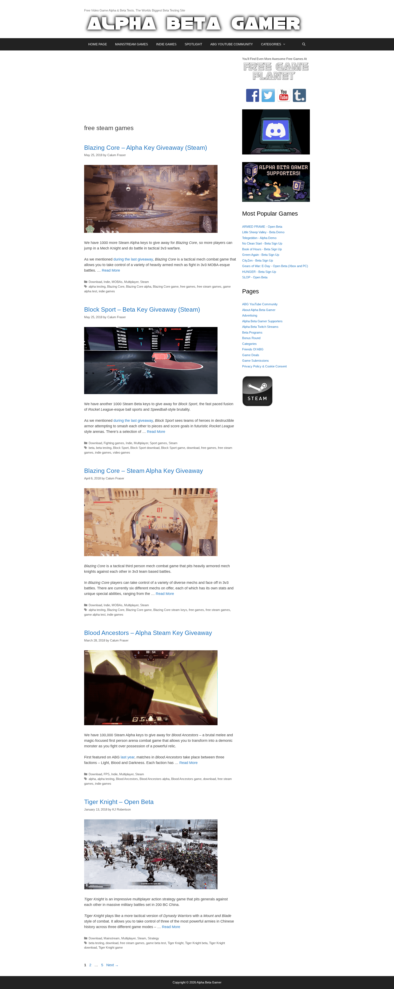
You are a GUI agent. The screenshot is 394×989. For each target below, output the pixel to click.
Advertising (249, 315)
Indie (107, 282)
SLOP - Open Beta (254, 277)
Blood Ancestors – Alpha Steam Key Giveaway (148, 632)
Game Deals (250, 355)
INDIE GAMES (166, 44)
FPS (107, 774)
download (193, 447)
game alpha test (94, 614)
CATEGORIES (271, 44)
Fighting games (114, 443)
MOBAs (117, 282)
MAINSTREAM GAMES (131, 44)
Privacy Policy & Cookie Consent (264, 366)
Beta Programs (252, 332)
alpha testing (97, 286)
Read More (111, 270)
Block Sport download (144, 447)
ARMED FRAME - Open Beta (262, 226)
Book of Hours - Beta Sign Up (262, 249)
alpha (92, 779)
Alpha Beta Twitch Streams (260, 326)
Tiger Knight (175, 943)
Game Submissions (255, 360)
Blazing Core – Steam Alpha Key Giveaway (143, 470)
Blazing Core (115, 286)
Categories (249, 343)
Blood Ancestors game (186, 779)
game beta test (156, 943)
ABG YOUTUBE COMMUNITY (231, 44)
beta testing (103, 447)
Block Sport (121, 447)
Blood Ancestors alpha (155, 779)
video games (121, 452)
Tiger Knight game (110, 947)
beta (91, 447)
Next (112, 965)
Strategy (153, 938)
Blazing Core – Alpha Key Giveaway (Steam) (145, 147)
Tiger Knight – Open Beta (119, 801)
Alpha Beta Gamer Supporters (262, 321)
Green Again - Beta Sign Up (260, 254)
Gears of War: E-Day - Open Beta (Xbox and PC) (275, 266)
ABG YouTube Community (260, 304)
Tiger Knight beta (196, 943)
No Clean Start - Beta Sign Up (262, 243)
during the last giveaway (133, 259)
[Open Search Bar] (304, 44)
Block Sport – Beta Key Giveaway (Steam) (142, 309)
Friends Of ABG (252, 349)
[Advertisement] (160, 85)
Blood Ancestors (127, 779)
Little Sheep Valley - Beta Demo (263, 232)
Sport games (158, 443)
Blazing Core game (166, 286)
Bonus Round (251, 338)
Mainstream (112, 938)
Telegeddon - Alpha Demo (259, 238)
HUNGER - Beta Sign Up (259, 271)
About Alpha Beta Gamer (258, 310)
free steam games (209, 286)
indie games (107, 291)
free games (187, 286)
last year (127, 757)
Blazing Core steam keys (170, 610)
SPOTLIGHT (193, 44)
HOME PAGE (97, 44)
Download (95, 282)
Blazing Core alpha (138, 286)
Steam (144, 282)
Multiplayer (131, 282)
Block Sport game (173, 447)
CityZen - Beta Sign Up (257, 260)
